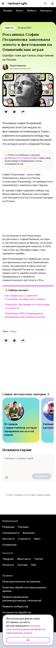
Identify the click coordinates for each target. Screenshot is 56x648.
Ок (28, 640)
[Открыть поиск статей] (45, 3)
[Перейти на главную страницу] (17, 3)
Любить (31, 10)
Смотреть (46, 10)
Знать (19, 10)
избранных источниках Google (22, 158)
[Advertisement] (24, 367)
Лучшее (7, 10)
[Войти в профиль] (52, 3)
